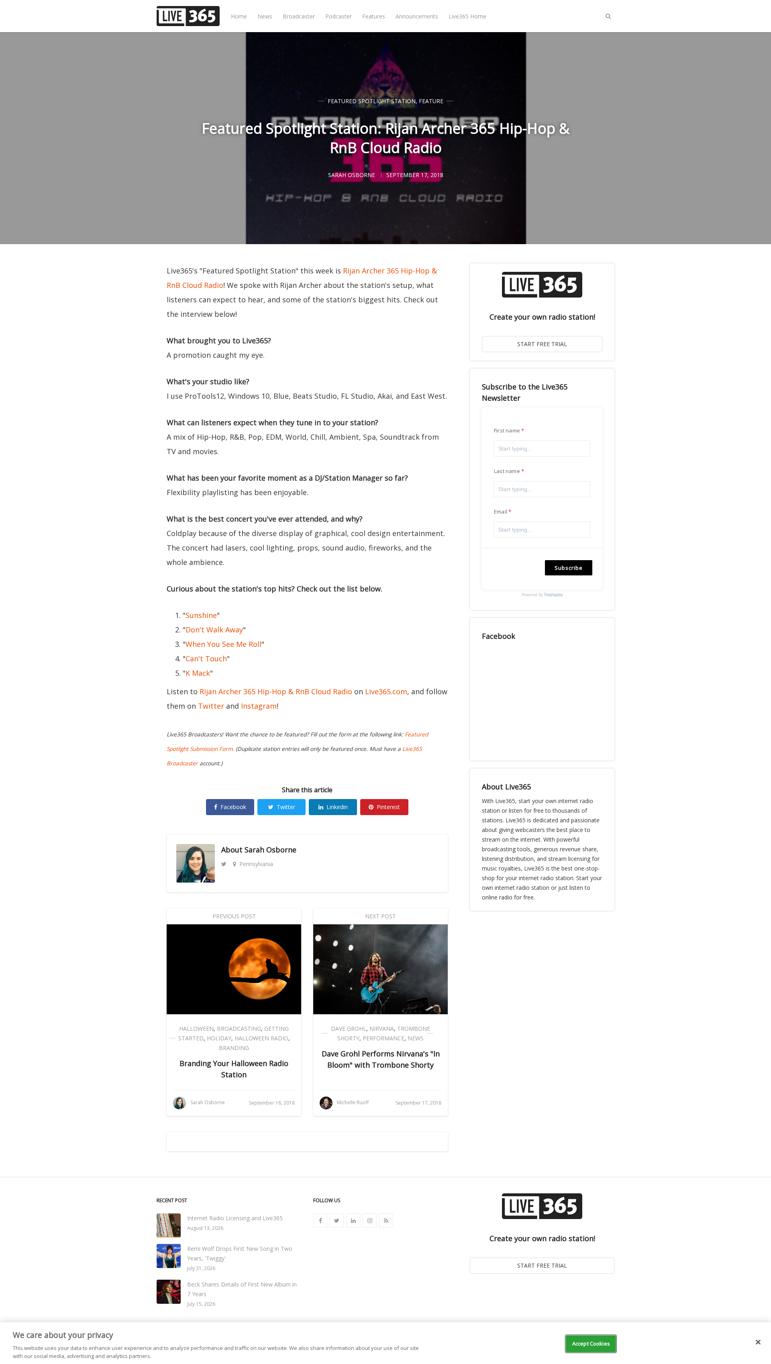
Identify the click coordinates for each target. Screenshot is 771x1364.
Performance (383, 1038)
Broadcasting (239, 1028)
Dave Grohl (348, 1028)
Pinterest (388, 807)
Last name (507, 471)
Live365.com (386, 691)
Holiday (219, 1038)
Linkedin (337, 807)
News (264, 16)
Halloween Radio (261, 1038)
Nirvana (381, 1028)
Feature (431, 101)
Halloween (196, 1028)
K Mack (198, 673)
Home (239, 16)
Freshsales (553, 594)
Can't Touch (206, 658)
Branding (234, 1048)
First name (507, 430)
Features (373, 16)
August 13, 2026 (205, 1228)
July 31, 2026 (201, 1268)
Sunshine (201, 615)
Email (500, 511)
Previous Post (234, 916)
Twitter (211, 706)
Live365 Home (467, 16)
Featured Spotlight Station (372, 101)
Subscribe (569, 567)
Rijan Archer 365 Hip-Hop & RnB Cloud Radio (276, 691)
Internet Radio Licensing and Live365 (235, 1218)
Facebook (233, 807)
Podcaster (338, 16)
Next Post (380, 916)
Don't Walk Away (214, 629)
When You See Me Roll (223, 644)
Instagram (259, 706)
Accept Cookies (591, 1343)
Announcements (417, 16)
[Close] (758, 1342)
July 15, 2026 (201, 1304)
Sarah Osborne (270, 849)
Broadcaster (299, 16)
